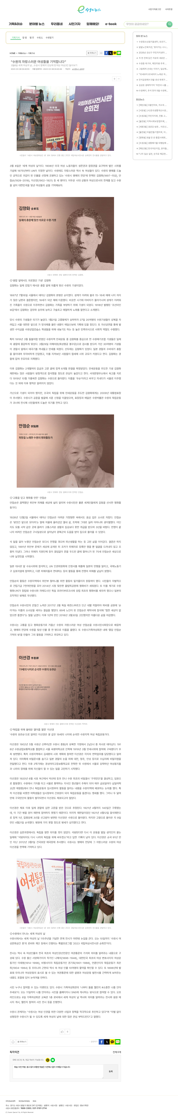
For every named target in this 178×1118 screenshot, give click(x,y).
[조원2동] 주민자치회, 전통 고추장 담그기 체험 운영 (153, 116)
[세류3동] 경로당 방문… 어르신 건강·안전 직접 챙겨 (153, 126)
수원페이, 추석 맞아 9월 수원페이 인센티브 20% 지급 (153, 90)
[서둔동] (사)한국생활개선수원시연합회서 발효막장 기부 (153, 110)
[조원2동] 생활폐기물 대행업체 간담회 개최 (153, 143)
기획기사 (16, 37)
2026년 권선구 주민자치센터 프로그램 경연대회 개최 (153, 52)
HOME (12, 53)
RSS (34, 1101)
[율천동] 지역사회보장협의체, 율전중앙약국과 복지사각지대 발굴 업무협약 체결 (153, 121)
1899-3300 (26, 1108)
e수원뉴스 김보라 (78, 69)
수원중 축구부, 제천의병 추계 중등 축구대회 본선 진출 (153, 63)
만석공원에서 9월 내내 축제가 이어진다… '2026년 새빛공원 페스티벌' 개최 (153, 79)
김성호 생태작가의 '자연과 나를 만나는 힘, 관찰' (153, 85)
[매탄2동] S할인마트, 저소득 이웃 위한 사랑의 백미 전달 (153, 105)
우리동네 (57, 24)
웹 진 (32, 37)
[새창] (110, 53)
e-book (111, 24)
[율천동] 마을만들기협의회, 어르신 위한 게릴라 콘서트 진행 (153, 132)
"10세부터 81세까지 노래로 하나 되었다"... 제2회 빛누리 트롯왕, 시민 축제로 (153, 74)
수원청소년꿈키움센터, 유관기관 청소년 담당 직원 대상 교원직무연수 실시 (153, 41)
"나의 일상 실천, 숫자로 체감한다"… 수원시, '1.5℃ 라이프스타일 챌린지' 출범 (153, 154)
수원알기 (50, 37)
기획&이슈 (16, 24)
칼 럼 (24, 37)
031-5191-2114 (40, 1108)
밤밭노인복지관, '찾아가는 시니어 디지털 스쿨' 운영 (153, 47)
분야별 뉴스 (36, 24)
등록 (111, 1071)
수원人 (40, 37)
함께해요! (92, 24)
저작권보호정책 (10, 1101)
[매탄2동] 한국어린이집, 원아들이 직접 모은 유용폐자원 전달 (153, 148)
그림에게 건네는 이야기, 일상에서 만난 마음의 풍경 (153, 69)
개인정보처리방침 (24, 1101)
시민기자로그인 (154, 9)
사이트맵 (168, 9)
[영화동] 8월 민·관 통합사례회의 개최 (153, 137)
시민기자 (74, 24)
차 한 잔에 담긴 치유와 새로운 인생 (153, 58)
